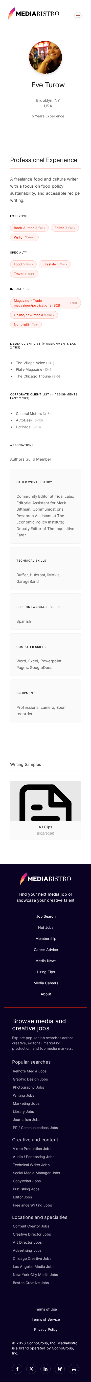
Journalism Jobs (26, 1119)
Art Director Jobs (27, 1242)
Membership (45, 938)
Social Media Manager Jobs (36, 1173)
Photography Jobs (28, 1087)
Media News (45, 961)
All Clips (45, 827)
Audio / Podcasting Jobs (33, 1156)
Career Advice (46, 949)
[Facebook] (17, 1369)
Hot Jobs (45, 927)
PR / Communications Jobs (35, 1127)
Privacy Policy (46, 1329)
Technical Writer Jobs (31, 1165)
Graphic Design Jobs (30, 1079)
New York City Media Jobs (35, 1274)
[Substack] (74, 1369)
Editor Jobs (22, 1197)
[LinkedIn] (45, 1369)
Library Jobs (23, 1111)
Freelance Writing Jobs (32, 1205)
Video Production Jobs (32, 1148)
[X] (31, 1369)
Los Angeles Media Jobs (33, 1266)
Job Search (45, 916)
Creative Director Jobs (32, 1234)
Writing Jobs (23, 1095)
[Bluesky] (60, 1369)
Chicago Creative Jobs (32, 1258)
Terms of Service (46, 1319)
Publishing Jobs (26, 1189)
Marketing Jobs (26, 1103)
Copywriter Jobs (27, 1181)
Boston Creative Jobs (31, 1282)
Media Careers (46, 983)
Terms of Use (46, 1309)
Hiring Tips (46, 972)
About (46, 994)
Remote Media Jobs (30, 1071)
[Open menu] (78, 16)
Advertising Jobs (27, 1250)
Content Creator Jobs (31, 1226)
